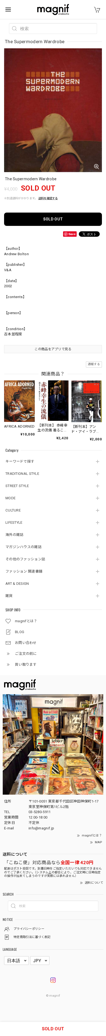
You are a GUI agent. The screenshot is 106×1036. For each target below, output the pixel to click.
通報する (94, 364)
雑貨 (9, 596)
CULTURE (13, 510)
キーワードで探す (19, 461)
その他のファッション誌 (25, 559)
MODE (10, 498)
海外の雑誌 (14, 535)
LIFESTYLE (14, 522)
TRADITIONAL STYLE (22, 474)
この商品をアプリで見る (53, 349)
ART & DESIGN (17, 584)
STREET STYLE (17, 486)
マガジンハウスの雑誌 (23, 547)
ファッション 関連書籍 (23, 571)
